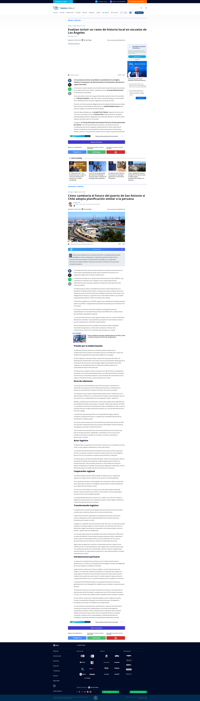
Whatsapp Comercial (111, 691)
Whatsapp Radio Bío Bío (139, 692)
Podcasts (55, 12)
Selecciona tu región (61, 1)
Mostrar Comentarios (96, 142)
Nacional (62, 12)
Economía (78, 12)
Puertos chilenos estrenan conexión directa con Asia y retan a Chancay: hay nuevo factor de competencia (106, 336)
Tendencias (91, 12)
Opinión (98, 12)
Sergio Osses (73, 36)
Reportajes (56, 681)
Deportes (84, 12)
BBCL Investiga (105, 12)
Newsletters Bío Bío (102, 1)
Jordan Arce (77, 202)
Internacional (70, 12)
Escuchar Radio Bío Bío (138, 1)
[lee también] (80, 339)
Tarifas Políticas (57, 691)
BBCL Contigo (114, 12)
